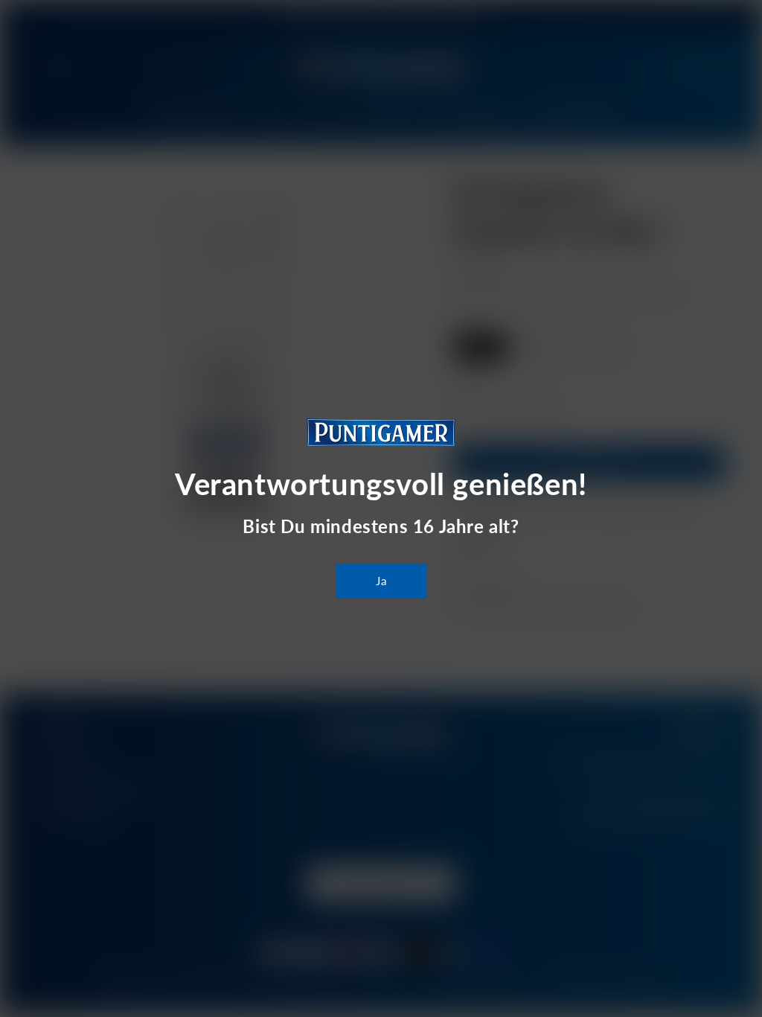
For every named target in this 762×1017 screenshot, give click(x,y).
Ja (381, 580)
